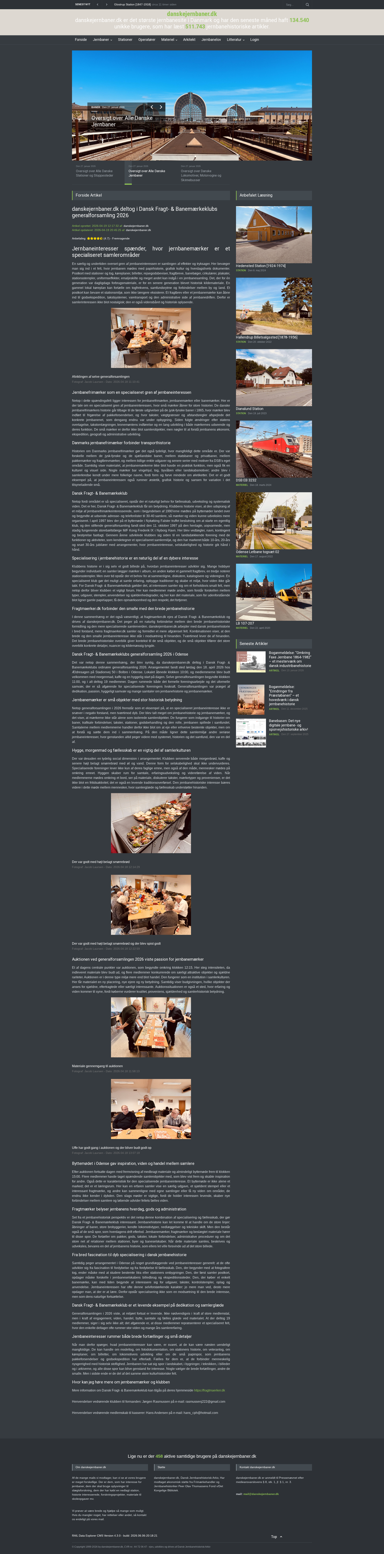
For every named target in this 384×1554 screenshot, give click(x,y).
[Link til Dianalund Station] (274, 377)
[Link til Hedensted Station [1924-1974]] (274, 234)
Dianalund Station (249, 409)
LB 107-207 (245, 623)
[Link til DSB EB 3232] (274, 449)
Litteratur (234, 39)
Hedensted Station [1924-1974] (261, 266)
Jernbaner (101, 39)
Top (274, 1537)
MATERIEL (97, 107)
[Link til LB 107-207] (274, 592)
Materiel (167, 39)
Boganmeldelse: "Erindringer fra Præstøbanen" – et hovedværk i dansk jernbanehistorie (284, 661)
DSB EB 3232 (246, 480)
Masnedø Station (125, 4)
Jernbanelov (211, 39)
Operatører (146, 39)
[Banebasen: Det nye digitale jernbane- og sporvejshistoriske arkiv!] (251, 700)
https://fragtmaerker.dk (209, 1390)
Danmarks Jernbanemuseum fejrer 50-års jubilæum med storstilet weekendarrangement (288, 729)
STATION (241, 270)
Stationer (125, 39)
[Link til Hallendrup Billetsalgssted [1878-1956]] (274, 306)
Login (254, 39)
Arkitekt (189, 39)
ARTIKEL (274, 675)
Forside (81, 39)
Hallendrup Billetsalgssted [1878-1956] (266, 337)
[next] (160, 107)
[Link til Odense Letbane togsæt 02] (274, 520)
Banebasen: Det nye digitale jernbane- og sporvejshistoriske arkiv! (288, 691)
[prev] (151, 107)
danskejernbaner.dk (192, 14)
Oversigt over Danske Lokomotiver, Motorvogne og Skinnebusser (125, 124)
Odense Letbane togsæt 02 (257, 552)
